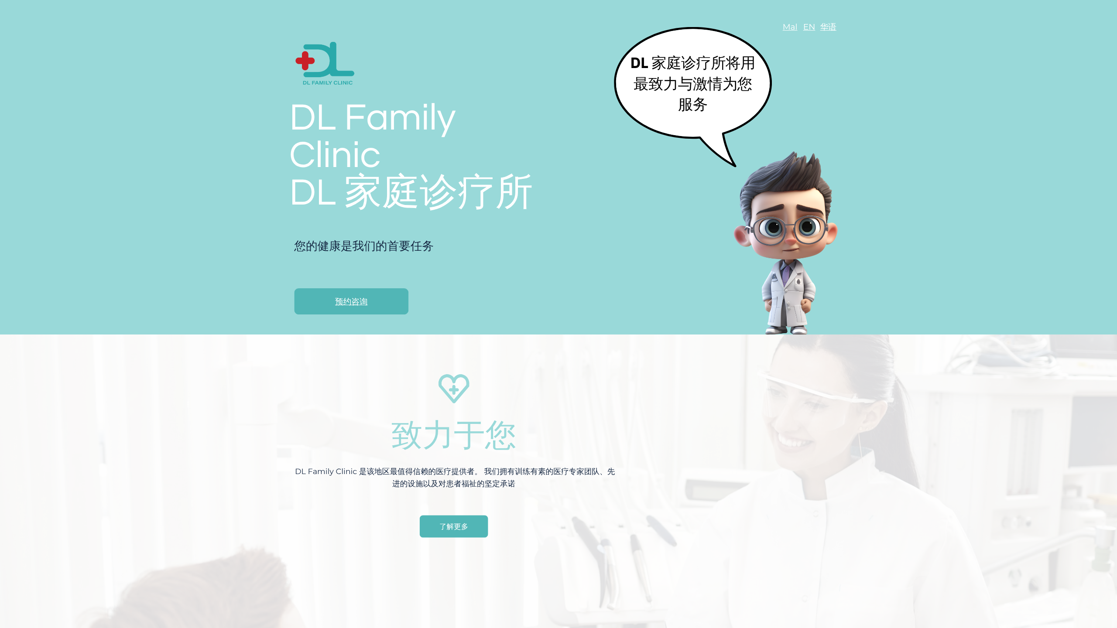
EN (809, 27)
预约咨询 (351, 302)
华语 (828, 27)
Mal (790, 27)
